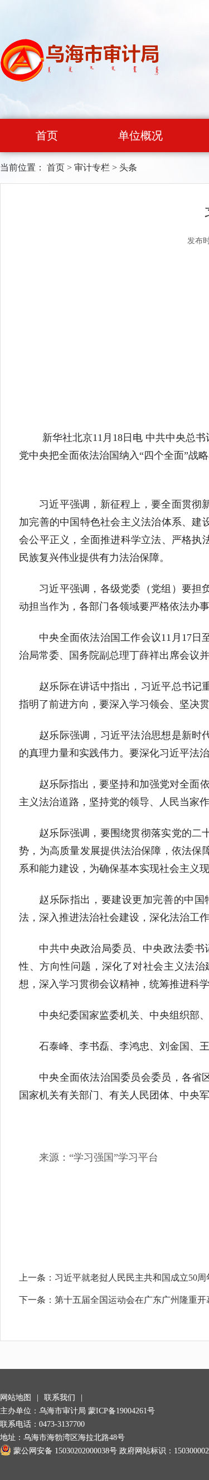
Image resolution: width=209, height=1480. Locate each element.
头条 (128, 167)
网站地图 (15, 1397)
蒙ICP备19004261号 (121, 1411)
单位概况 (140, 135)
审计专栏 (92, 167)
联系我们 (59, 1397)
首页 (47, 135)
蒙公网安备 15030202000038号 (65, 1451)
